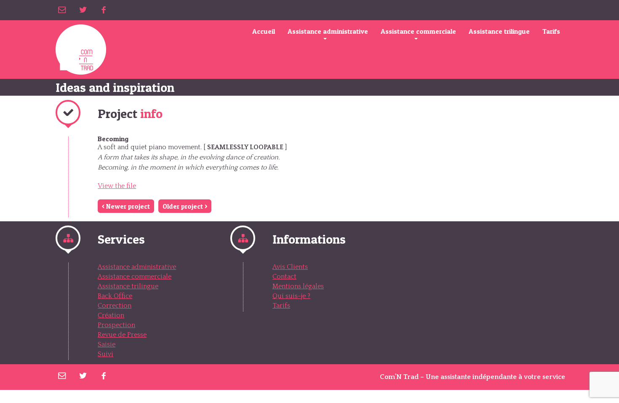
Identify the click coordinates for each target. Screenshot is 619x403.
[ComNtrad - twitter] (82, 9)
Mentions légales (298, 286)
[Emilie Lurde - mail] (62, 9)
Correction (114, 305)
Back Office (115, 296)
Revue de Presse (122, 335)
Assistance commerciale (418, 31)
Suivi (105, 354)
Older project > (185, 206)
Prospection (116, 325)
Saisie (106, 344)
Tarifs (551, 31)
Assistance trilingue (499, 31)
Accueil (263, 31)
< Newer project (126, 206)
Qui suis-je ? (291, 296)
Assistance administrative (328, 31)
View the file (117, 186)
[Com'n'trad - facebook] (103, 9)
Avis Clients (290, 267)
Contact (284, 276)
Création (111, 315)
